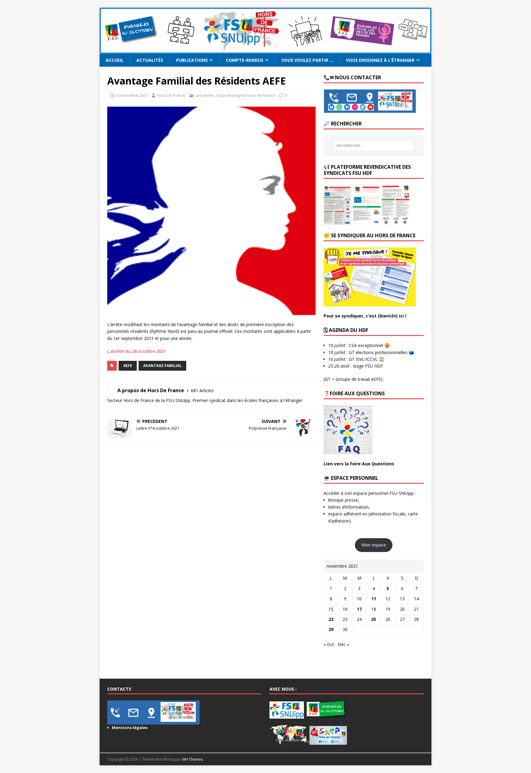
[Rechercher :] (373, 145)
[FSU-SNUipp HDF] (265, 50)
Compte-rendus (244, 60)
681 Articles (202, 390)
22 (330, 619)
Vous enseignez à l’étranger (380, 60)
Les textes (204, 95)
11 (373, 598)
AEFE (127, 365)
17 (359, 609)
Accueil (115, 60)
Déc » (343, 644)
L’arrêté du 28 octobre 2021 (136, 351)
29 (330, 629)
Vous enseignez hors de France (245, 95)
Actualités (149, 60)
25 (373, 619)
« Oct (329, 644)
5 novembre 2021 (132, 95)
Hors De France (171, 95)
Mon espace (373, 545)
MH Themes (192, 759)
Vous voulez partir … (307, 60)
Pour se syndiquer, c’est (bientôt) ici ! (365, 316)
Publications (192, 60)
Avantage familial (162, 365)
